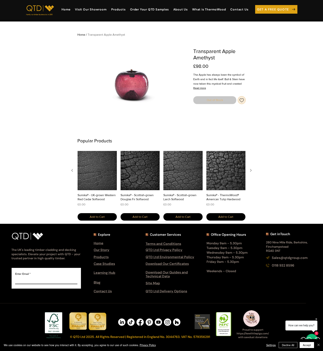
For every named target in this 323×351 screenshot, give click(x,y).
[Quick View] (97, 170)
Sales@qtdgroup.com (290, 258)
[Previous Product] (72, 170)
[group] (161, 186)
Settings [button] (271, 345)
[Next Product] (251, 170)
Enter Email (22, 273)
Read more (199, 87)
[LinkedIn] (121, 322)
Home (81, 34)
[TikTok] (131, 322)
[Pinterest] (149, 322)
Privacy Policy (148, 345)
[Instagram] (167, 322)
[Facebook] (140, 322)
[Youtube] (158, 322)
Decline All (288, 345)
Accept (307, 345)
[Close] (318, 345)
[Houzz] (176, 322)
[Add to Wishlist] (242, 100)
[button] (180, 9)
